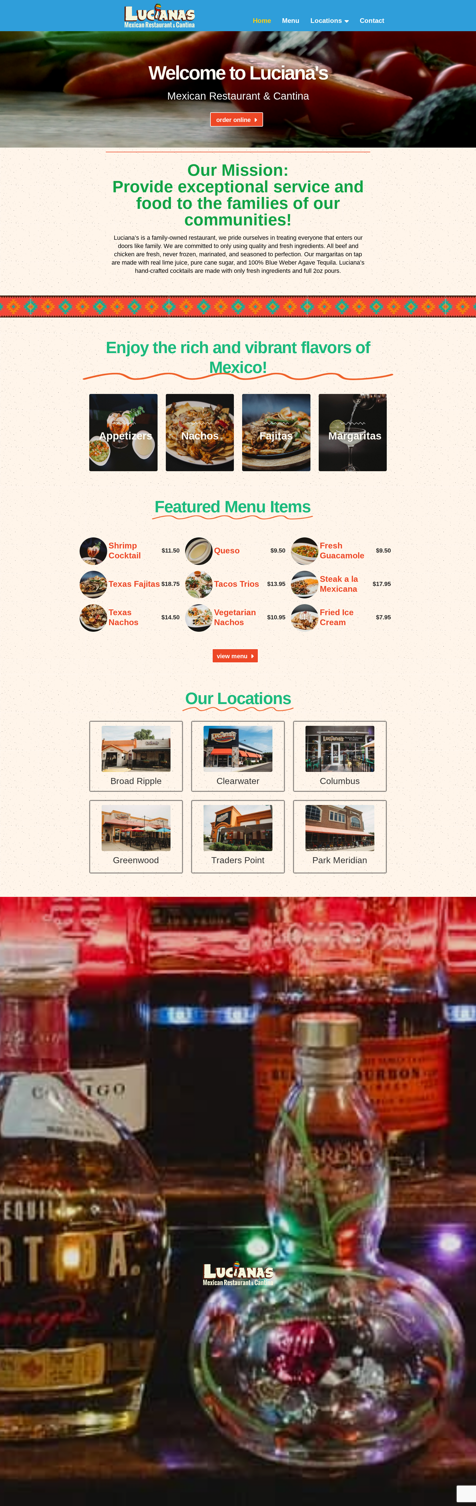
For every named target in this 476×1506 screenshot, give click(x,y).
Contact (372, 20)
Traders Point (237, 860)
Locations (326, 20)
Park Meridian (339, 860)
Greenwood (136, 860)
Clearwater (238, 781)
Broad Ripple (136, 781)
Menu (290, 20)
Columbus (340, 781)
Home (262, 20)
